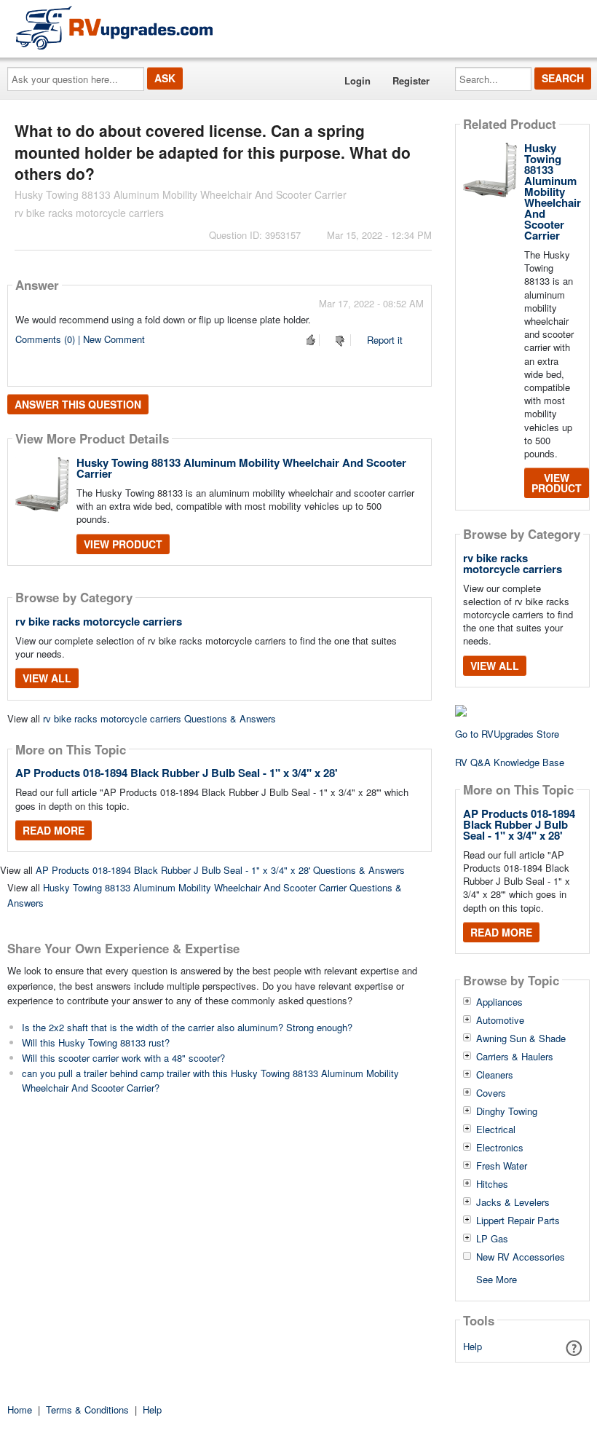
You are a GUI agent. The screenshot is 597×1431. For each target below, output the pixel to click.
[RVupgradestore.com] (114, 27)
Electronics (499, 1148)
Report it (385, 339)
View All (47, 678)
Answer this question (78, 404)
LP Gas (492, 1239)
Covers (491, 1093)
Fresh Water (501, 1166)
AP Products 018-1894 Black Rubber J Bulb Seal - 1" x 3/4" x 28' (176, 773)
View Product (123, 544)
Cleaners (494, 1075)
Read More (53, 830)
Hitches (492, 1184)
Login (357, 80)
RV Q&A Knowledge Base (509, 762)
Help (472, 1346)
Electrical (495, 1129)
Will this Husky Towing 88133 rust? (96, 1042)
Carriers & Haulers (514, 1057)
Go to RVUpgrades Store (507, 734)
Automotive (500, 1020)
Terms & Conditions (87, 1409)
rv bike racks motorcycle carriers (98, 621)
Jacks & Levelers (513, 1202)
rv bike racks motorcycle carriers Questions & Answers (159, 718)
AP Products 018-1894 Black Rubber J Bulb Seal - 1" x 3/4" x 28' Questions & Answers (220, 870)
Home (19, 1409)
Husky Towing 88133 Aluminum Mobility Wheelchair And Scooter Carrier (241, 467)
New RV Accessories (520, 1257)
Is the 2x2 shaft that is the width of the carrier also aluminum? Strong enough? (187, 1027)
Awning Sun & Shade (521, 1038)
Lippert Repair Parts (518, 1220)
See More (496, 1278)
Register (411, 80)
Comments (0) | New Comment (80, 339)
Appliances (499, 1002)
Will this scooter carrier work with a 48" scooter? (123, 1058)
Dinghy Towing (506, 1111)
